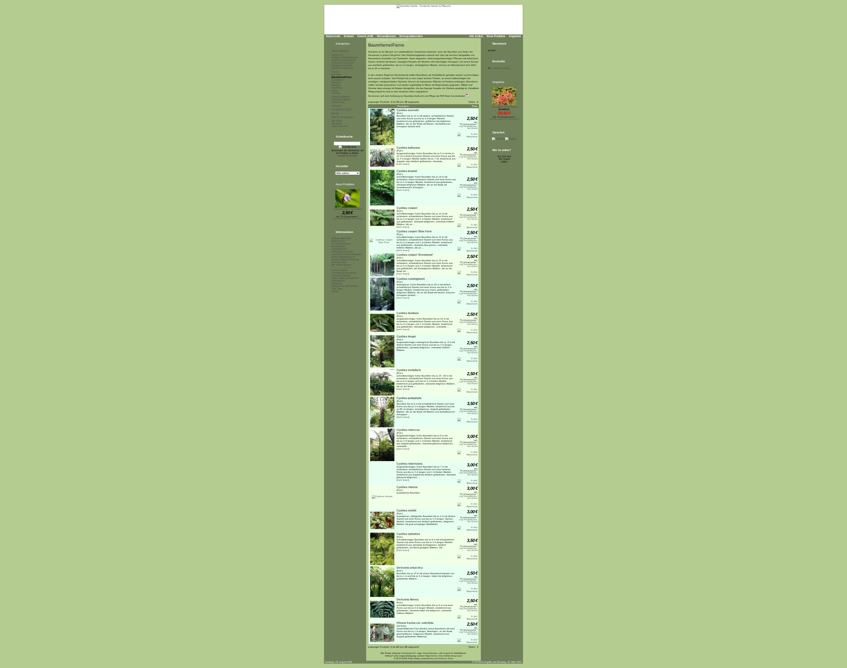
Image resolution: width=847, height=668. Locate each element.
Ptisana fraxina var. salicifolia (415, 622)
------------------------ (342, 267)
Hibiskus (336, 85)
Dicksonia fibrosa (408, 599)
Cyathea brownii (407, 171)
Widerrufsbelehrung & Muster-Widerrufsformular (345, 258)
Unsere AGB (365, 36)
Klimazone (337, 283)
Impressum (333, 36)
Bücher (335, 113)
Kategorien (343, 43)
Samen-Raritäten (341, 96)
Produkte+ (403, 106)
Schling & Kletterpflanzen (345, 57)
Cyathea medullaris (409, 370)
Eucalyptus (337, 79)
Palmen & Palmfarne (342, 68)
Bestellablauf (338, 246)
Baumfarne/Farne (342, 77)
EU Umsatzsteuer (341, 243)
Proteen (336, 93)
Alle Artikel (476, 36)
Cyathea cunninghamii (411, 278)
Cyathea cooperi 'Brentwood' (415, 254)
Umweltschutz (339, 262)
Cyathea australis (408, 110)
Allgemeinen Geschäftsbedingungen (443, 656)
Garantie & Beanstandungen (347, 254)
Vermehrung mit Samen (344, 272)
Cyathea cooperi (407, 208)
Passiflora (337, 87)
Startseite (384, 40)
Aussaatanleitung (341, 275)
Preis (475, 106)
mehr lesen (403, 164)
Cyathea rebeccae (408, 429)
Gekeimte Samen (341, 99)
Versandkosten (386, 36)
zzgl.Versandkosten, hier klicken (347, 219)
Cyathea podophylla (409, 398)
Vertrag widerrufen (411, 36)
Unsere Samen (340, 270)
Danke (335, 291)
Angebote (515, 36)
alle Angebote (446, 653)
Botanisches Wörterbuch (345, 286)
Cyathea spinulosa (408, 534)
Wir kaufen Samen (341, 264)
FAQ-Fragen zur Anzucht (345, 278)
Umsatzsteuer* (408, 653)
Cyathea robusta (407, 487)
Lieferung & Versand (342, 251)
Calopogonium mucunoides (347, 209)
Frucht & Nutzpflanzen (344, 60)
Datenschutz (338, 241)
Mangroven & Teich (342, 65)
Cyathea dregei (406, 336)
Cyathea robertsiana (409, 463)
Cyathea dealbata (408, 313)
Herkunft (336, 105)
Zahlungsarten (339, 249)
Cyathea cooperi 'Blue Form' (414, 231)
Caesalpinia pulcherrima (504, 106)
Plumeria (336, 82)
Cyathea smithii (406, 510)
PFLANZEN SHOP (342, 109)
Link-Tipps (337, 288)
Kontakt (349, 36)
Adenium (336, 74)
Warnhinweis (338, 280)
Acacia (335, 71)
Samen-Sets (338, 102)
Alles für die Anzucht (342, 117)
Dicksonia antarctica (410, 567)
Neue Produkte (496, 36)
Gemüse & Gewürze (343, 62)
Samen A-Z (337, 54)
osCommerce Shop (443, 658)
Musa (334, 90)
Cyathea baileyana (408, 147)
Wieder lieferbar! (340, 51)
